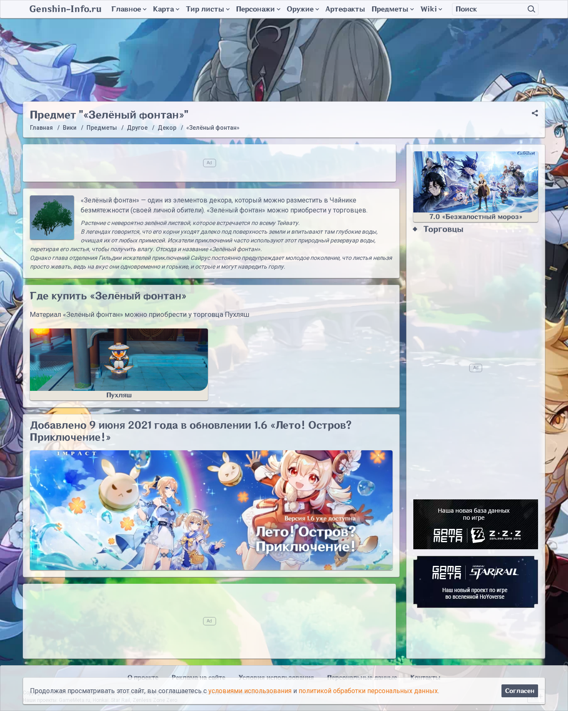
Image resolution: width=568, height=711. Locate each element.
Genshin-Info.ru (65, 9)
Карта (163, 9)
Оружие (300, 9)
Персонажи (255, 9)
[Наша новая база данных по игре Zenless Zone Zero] (475, 524)
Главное (126, 9)
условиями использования (249, 691)
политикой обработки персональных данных (368, 691)
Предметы (390, 9)
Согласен (519, 690)
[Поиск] (531, 9)
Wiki (428, 9)
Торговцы (443, 229)
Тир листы (205, 9)
